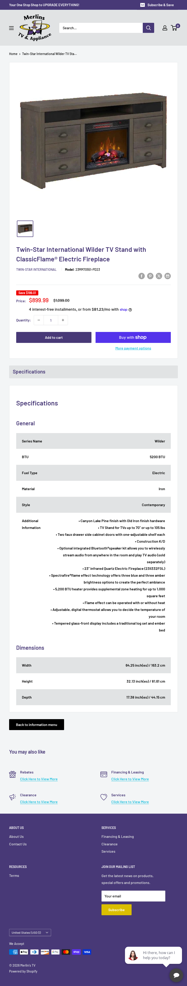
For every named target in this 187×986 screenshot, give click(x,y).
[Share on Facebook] (141, 275)
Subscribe (116, 909)
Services (108, 851)
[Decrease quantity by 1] (39, 320)
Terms (14, 875)
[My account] (165, 27)
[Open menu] (11, 28)
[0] (174, 28)
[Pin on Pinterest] (150, 275)
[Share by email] (167, 275)
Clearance (109, 844)
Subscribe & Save (161, 5)
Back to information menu (36, 724)
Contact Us (18, 844)
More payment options (133, 348)
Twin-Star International (36, 269)
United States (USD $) (26, 932)
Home (13, 54)
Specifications (29, 371)
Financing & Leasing (117, 836)
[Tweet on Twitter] (159, 275)
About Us (16, 836)
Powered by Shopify (23, 971)
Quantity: (23, 320)
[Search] (148, 28)
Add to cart (54, 337)
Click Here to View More (39, 779)
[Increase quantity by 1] (63, 320)
